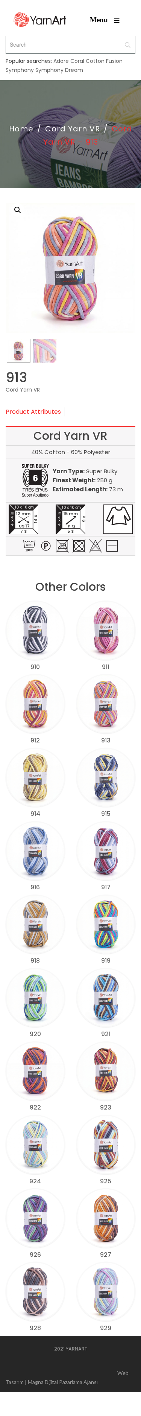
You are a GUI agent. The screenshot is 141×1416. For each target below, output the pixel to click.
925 (105, 1181)
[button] (17, 210)
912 (35, 740)
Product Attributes (33, 411)
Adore (61, 61)
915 (106, 813)
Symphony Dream (59, 70)
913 (106, 740)
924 (35, 1181)
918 (35, 960)
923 (105, 1107)
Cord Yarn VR (72, 128)
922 (35, 1107)
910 (35, 667)
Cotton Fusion (104, 61)
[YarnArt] (40, 20)
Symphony (20, 70)
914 (35, 813)
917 (106, 887)
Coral (77, 61)
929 (105, 1328)
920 (35, 1034)
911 (105, 667)
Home (21, 128)
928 (35, 1328)
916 (35, 887)
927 (105, 1254)
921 (106, 1034)
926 (35, 1254)
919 (106, 960)
